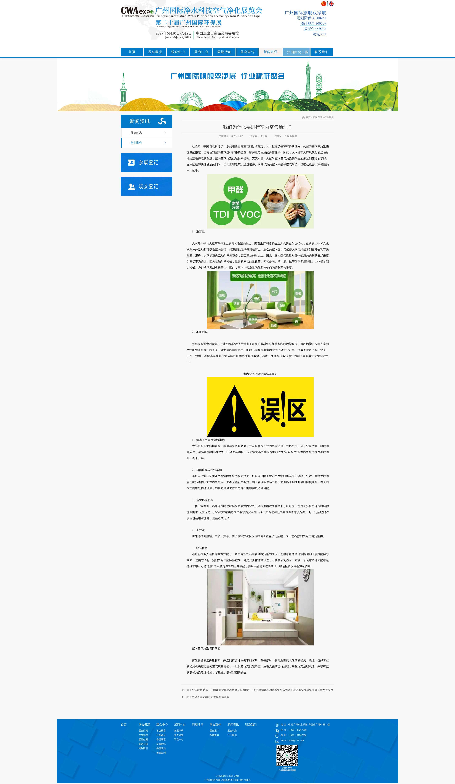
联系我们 (322, 52)
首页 (132, 52)
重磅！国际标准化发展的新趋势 (210, 697)
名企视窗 (161, 730)
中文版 (324, 4)
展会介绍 (143, 730)
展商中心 (201, 52)
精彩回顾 (143, 748)
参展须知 (178, 735)
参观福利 (161, 752)
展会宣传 (247, 52)
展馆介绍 (143, 744)
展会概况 (155, 52)
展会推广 (214, 730)
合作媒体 (214, 735)
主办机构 (143, 735)
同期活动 (224, 52)
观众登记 (149, 186)
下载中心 (178, 739)
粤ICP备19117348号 (240, 780)
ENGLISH (331, 4)
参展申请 (178, 730)
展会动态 (136, 132)
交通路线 (161, 744)
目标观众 (161, 735)
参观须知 (161, 748)
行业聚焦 (136, 142)
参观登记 (161, 739)
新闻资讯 (271, 52)
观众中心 (178, 52)
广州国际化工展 (296, 52)
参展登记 (149, 162)
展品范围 (143, 739)
